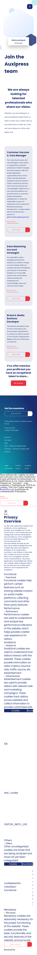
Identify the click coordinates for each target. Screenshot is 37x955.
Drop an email (10, 428)
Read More (5, 489)
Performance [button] (12, 608)
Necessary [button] (10, 909)
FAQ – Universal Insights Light (15, 446)
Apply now (16, 230)
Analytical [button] (10, 642)
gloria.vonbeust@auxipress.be (18, 217)
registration (16, 413)
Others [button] (8, 840)
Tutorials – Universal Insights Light (17, 449)
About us (8, 437)
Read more (11, 222)
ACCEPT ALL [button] (12, 503)
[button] (29, 6)
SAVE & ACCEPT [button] (15, 944)
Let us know (18, 383)
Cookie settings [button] (24, 487)
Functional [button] (10, 574)
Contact (7, 452)
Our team (8, 440)
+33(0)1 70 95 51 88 (11, 430)
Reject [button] (2, 496)
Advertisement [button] (12, 673)
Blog (6, 443)
